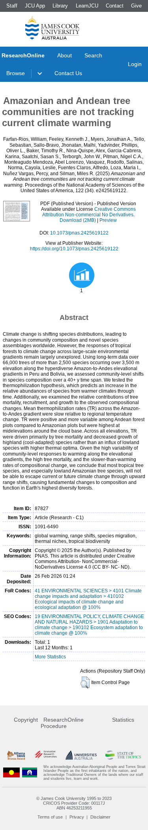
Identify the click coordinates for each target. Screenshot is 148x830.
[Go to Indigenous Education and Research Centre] (11, 773)
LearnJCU (87, 6)
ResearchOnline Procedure (62, 723)
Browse (15, 73)
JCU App (35, 6)
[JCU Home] (52, 27)
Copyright (26, 720)
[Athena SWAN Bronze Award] (16, 755)
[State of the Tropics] (123, 755)
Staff (11, 6)
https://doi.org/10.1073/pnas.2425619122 (74, 248)
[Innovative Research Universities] (45, 755)
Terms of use (50, 817)
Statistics (123, 720)
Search (93, 55)
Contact (115, 6)
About (64, 55)
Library (60, 6)
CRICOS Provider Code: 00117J (74, 803)
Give (136, 6)
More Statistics (50, 657)
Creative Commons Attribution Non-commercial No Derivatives (89, 211)
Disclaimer (100, 817)
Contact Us (68, 73)
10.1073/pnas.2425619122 (79, 233)
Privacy (76, 817)
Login (135, 64)
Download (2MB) (78, 220)
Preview (108, 220)
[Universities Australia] (81, 755)
